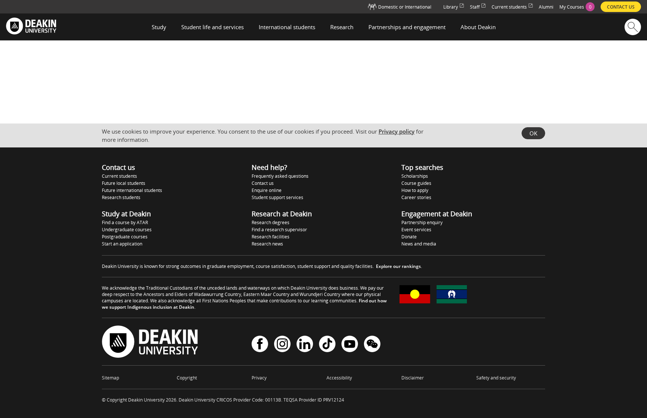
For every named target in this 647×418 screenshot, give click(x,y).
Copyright (187, 378)
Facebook (260, 345)
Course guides (416, 183)
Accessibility (339, 378)
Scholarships (414, 176)
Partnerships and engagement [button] (407, 27)
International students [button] (287, 27)
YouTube (349, 345)
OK (533, 133)
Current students (119, 176)
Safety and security (496, 378)
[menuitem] (577, 6)
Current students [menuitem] (509, 7)
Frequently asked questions (280, 176)
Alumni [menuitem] (546, 7)
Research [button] (341, 27)
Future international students (132, 190)
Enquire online (267, 190)
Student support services (277, 197)
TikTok (327, 345)
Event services (416, 229)
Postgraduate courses (125, 237)
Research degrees (270, 222)
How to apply (414, 190)
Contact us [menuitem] (621, 7)
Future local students (123, 183)
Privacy (259, 378)
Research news (267, 244)
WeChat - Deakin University (372, 345)
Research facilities (270, 237)
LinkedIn (305, 345)
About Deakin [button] (478, 27)
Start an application (122, 244)
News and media (418, 244)
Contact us (263, 183)
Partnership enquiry (422, 222)
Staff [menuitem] (475, 7)
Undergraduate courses (127, 229)
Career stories (416, 197)
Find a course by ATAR (125, 222)
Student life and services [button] (212, 27)
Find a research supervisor (279, 229)
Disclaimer (412, 378)
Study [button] (159, 27)
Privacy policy (396, 131)
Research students (121, 197)
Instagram (282, 345)
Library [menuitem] (450, 7)
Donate (409, 237)
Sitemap (110, 378)
